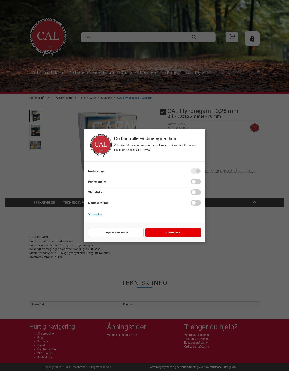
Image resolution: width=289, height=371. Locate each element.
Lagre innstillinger (116, 232)
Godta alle (173, 232)
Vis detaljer (95, 214)
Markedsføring (98, 202)
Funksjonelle (97, 181)
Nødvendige (96, 171)
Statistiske (95, 192)
